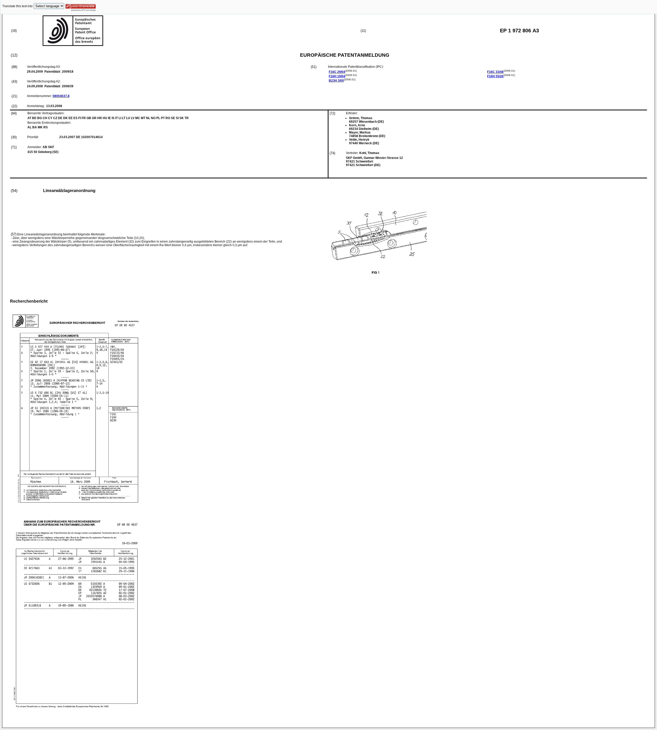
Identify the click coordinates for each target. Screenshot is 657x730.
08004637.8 (61, 96)
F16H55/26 (495, 76)
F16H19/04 (337, 76)
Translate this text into (17, 6)
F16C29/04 (337, 72)
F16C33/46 (495, 72)
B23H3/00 (336, 80)
